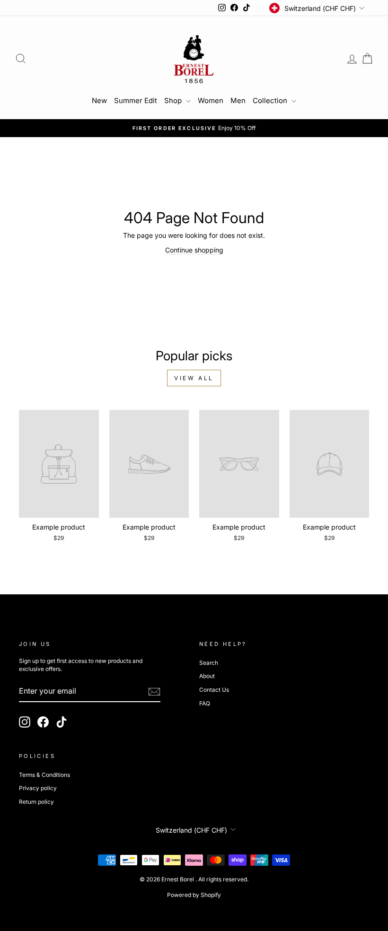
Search (208, 662)
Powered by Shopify (194, 894)
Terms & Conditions (44, 774)
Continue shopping (194, 250)
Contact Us (214, 689)
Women (210, 100)
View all (194, 378)
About (207, 675)
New (99, 100)
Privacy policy (38, 788)
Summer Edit (135, 100)
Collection (271, 100)
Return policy (36, 801)
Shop (174, 100)
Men (238, 100)
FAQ (204, 703)
